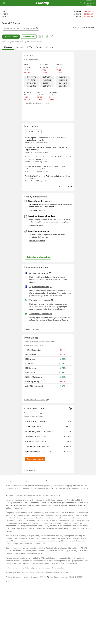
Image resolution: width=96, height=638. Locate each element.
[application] (31, 81)
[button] (41, 37)
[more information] (70, 408)
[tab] (8, 47)
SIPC (47, 577)
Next (69, 187)
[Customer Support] (80, 3)
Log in (89, 3)
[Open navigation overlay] (4, 3)
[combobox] (20, 28)
